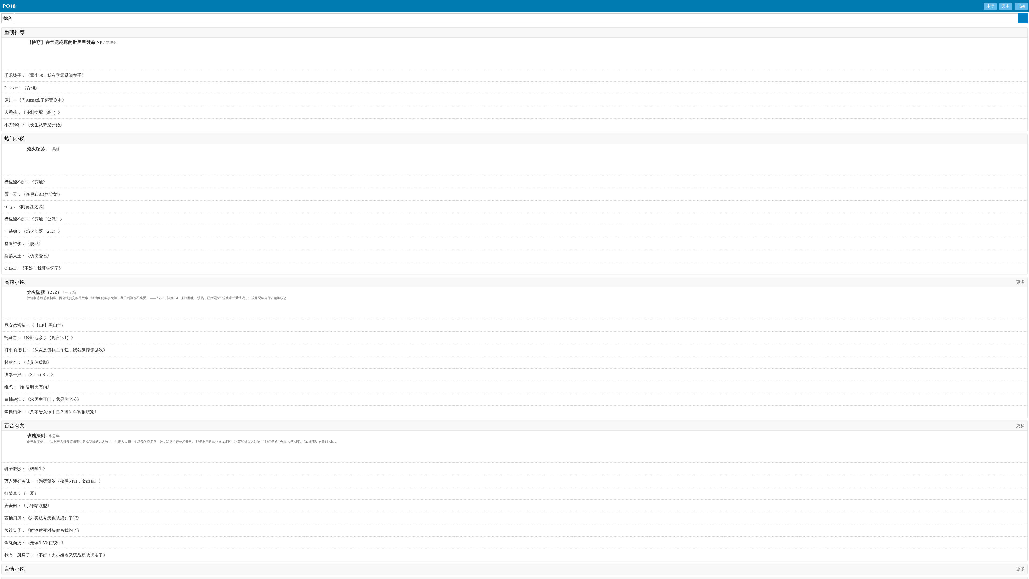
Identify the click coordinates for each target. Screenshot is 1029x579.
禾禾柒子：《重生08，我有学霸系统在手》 (45, 75)
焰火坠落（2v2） (44, 292)
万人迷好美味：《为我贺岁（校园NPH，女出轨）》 (53, 481)
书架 (1021, 6)
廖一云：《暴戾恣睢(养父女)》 (33, 194)
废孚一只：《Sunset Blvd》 (29, 374)
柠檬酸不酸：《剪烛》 (25, 182)
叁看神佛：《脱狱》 (23, 243)
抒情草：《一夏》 (21, 493)
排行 (990, 6)
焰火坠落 (36, 148)
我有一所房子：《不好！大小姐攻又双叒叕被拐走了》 (55, 555)
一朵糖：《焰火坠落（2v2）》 (33, 231)
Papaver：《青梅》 (21, 88)
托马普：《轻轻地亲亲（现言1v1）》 (39, 337)
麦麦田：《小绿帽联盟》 (27, 505)
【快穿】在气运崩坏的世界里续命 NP (64, 42)
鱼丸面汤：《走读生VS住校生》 (35, 542)
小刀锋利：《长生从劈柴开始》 (34, 125)
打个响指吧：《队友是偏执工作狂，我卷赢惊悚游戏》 (55, 350)
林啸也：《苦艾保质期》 (27, 362)
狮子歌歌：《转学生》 (25, 468)
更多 (1020, 282)
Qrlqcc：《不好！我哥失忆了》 (33, 268)
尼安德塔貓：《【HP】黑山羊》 (35, 325)
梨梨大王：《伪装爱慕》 (27, 256)
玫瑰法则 (36, 435)
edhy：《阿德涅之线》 (25, 206)
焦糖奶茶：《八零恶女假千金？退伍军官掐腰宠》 (51, 411)
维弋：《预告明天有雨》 (27, 387)
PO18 (9, 6)
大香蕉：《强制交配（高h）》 (33, 112)
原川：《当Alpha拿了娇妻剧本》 (35, 100)
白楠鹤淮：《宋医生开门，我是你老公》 (42, 399)
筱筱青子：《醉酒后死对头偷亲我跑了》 (42, 530)
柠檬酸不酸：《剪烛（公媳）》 (34, 219)
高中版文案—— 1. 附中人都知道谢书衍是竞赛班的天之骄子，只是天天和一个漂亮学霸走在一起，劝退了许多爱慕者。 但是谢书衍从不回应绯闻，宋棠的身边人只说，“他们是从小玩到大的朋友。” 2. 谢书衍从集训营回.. (181, 441)
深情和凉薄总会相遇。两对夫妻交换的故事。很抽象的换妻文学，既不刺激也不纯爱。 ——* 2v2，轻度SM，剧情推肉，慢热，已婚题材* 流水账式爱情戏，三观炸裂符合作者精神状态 (157, 298)
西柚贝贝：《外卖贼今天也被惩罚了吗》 (42, 518)
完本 (1005, 6)
